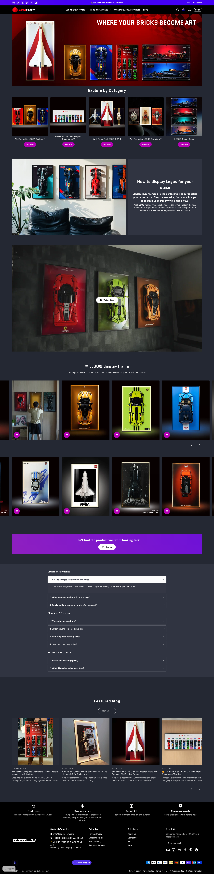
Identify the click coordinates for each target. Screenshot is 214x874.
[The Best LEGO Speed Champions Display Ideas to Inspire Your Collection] (35, 741)
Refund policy (148, 871)
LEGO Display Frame (75, 10)
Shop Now (30, 144)
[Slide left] (191, 445)
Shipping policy (178, 871)
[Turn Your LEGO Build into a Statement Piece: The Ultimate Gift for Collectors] (85, 741)
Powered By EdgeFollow (39, 871)
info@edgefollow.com (63, 834)
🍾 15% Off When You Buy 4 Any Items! (122, 3)
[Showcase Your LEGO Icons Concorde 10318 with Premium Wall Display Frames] (136, 741)
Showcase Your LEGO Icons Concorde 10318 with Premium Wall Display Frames (134, 772)
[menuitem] (107, 834)
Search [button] (109, 547)
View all (105, 711)
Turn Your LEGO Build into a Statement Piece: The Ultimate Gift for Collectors (84, 772)
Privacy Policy (95, 834)
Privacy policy (135, 871)
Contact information (194, 871)
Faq (129, 841)
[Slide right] (199, 445)
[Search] (177, 9)
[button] (178, 10)
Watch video (109, 300)
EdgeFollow (24, 871)
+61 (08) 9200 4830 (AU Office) (68, 838)
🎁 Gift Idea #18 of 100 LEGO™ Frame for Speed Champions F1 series (184, 772)
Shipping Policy (96, 837)
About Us (132, 834)
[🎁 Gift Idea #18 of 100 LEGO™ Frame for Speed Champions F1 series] (186, 741)
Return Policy (95, 841)
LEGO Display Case (99, 10)
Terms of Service (97, 845)
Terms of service (162, 871)
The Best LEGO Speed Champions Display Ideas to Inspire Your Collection (35, 772)
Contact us (197, 3)
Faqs (189, 3)
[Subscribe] (198, 843)
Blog (130, 845)
